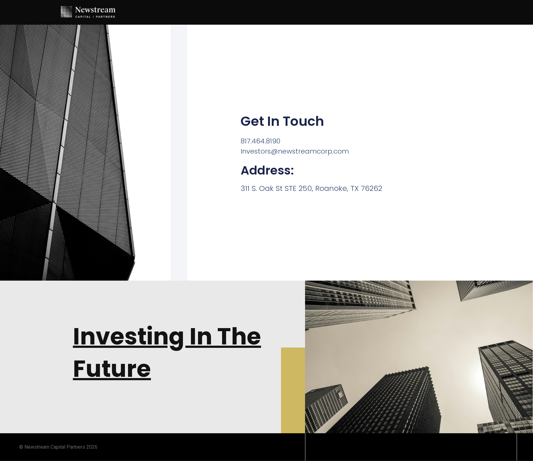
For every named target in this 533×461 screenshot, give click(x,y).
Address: (267, 170)
